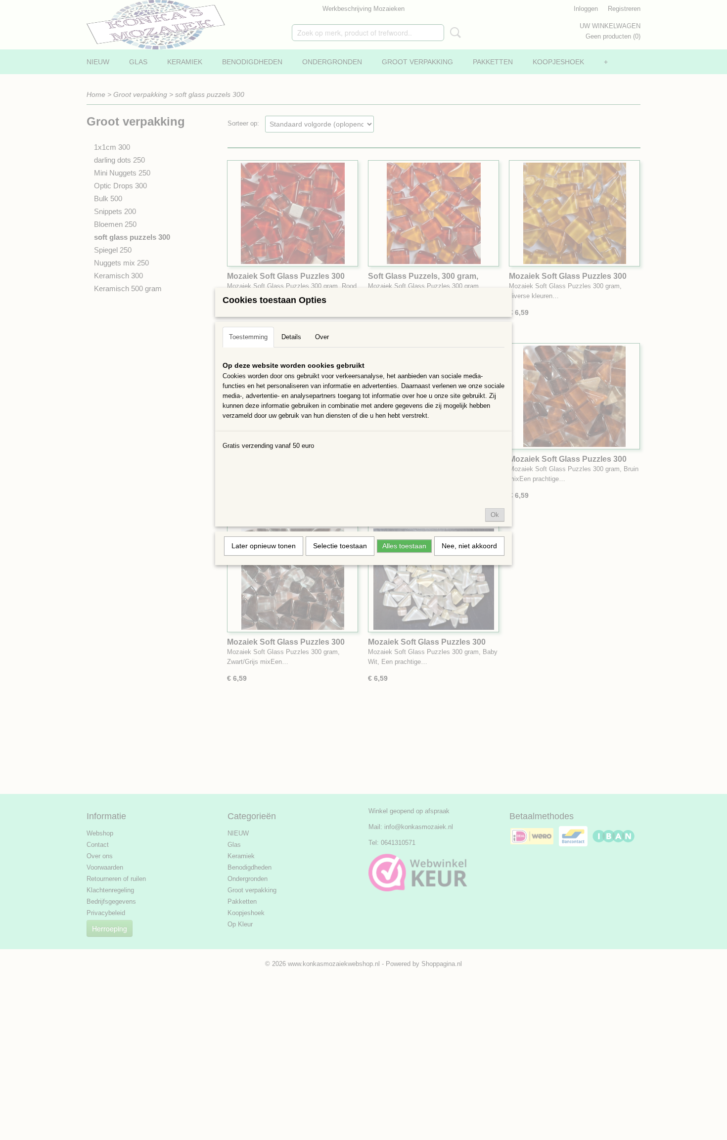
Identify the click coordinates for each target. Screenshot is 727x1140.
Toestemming (248, 337)
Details (291, 337)
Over (322, 337)
